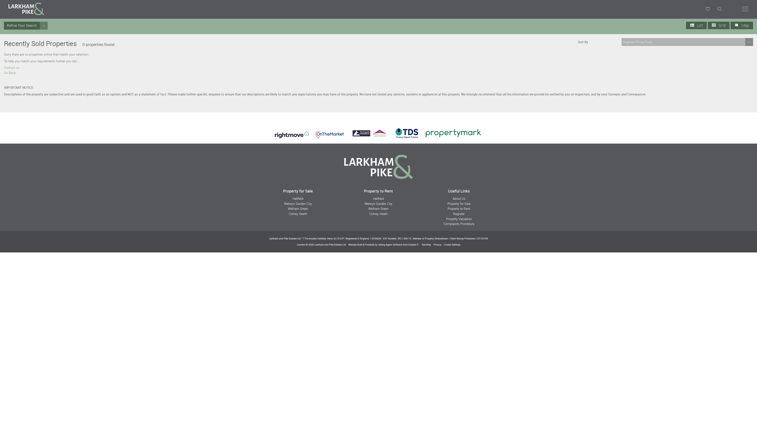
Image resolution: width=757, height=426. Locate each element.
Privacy (437, 244)
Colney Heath (298, 214)
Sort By (583, 42)
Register (459, 214)
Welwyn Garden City (298, 204)
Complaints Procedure (459, 224)
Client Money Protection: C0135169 (469, 238)
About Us (459, 198)
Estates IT (413, 244)
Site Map (426, 244)
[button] (687, 42)
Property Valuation (459, 219)
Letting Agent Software (390, 244)
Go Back (10, 73)
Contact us (12, 67)
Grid (722, 25)
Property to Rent (459, 208)
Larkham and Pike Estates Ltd (330, 244)
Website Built (355, 244)
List (699, 25)
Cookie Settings (452, 244)
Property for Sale (459, 204)
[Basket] (708, 9)
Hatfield (298, 198)
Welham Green (298, 208)
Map (744, 25)
